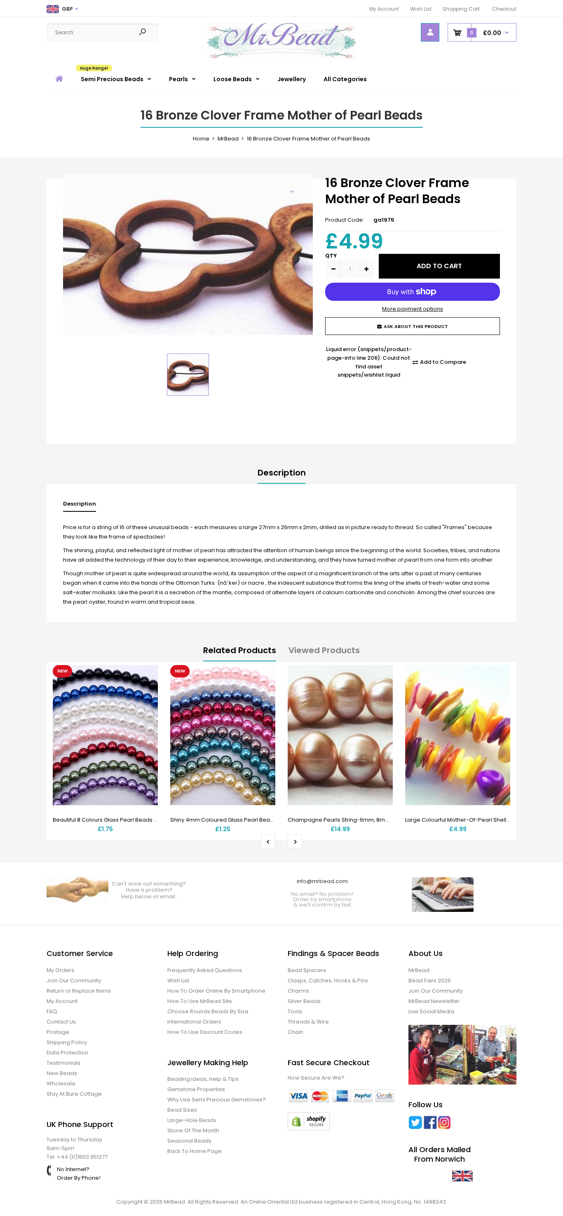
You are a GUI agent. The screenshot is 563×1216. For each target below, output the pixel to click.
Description (282, 472)
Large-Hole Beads (191, 1120)
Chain (295, 1032)
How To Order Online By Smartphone (216, 991)
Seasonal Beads (189, 1141)
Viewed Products (324, 650)
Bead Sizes (182, 1110)
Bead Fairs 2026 (429, 980)
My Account (384, 8)
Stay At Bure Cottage (74, 1094)
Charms (298, 991)
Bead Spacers (307, 970)
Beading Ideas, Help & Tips (203, 1079)
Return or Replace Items (79, 991)
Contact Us (61, 1022)
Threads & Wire (308, 1022)
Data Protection (67, 1053)
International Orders (194, 1022)
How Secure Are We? (316, 1078)
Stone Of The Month (193, 1130)
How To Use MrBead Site (199, 1001)
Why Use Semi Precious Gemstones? (216, 1100)
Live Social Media (431, 1011)
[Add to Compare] (146, 693)
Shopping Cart (461, 8)
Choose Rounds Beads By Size (208, 1011)
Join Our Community (74, 980)
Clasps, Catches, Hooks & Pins (328, 980)
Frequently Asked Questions (204, 970)
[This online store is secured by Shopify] (309, 1128)
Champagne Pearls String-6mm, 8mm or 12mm (351, 820)
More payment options (412, 309)
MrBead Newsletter (434, 1001)
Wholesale (61, 1083)
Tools (295, 1011)
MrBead (418, 970)
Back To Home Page (194, 1151)
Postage (58, 1032)
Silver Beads (304, 1001)
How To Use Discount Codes (204, 1032)
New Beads (62, 1073)
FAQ (52, 1011)
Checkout (504, 8)
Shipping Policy (67, 1042)
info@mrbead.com (322, 881)
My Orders (60, 970)
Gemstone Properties (196, 1089)
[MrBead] (281, 57)
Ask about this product (416, 326)
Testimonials (63, 1063)
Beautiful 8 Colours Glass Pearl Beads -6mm (112, 820)
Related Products (239, 650)
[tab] (79, 506)
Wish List (421, 8)
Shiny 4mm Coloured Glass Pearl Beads (223, 820)
